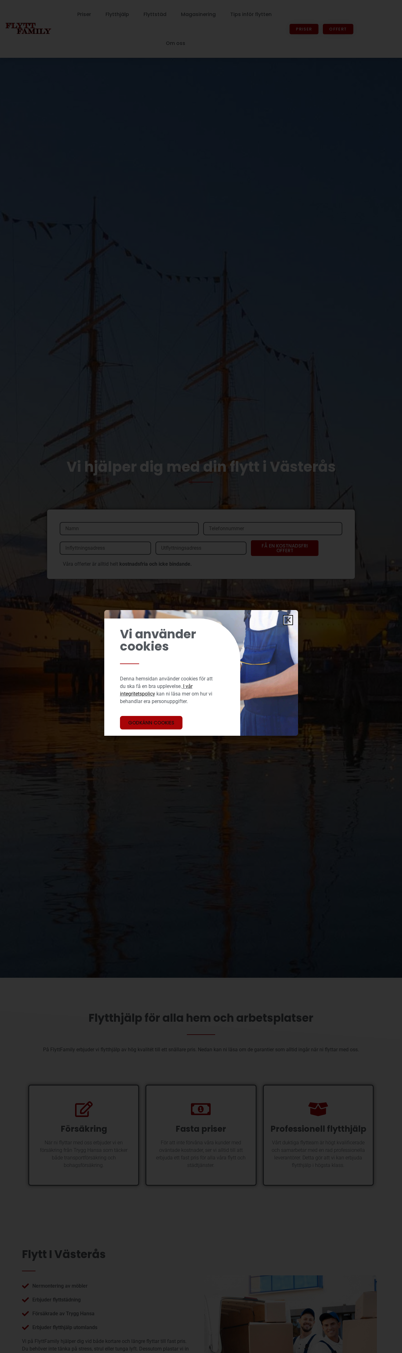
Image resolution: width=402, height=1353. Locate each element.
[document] (201, 676)
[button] (288, 620)
